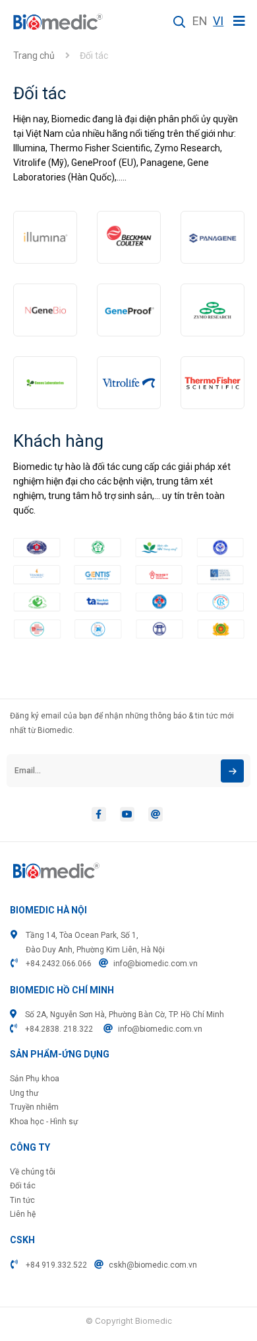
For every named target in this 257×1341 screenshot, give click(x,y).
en (200, 21)
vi (218, 21)
